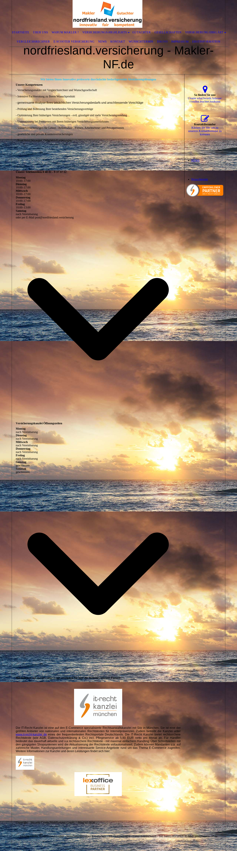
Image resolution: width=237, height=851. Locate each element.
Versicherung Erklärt (204, 32)
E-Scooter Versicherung (74, 41)
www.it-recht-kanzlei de (31, 734)
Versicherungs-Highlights (104, 32)
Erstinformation (206, 41)
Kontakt (117, 41)
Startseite (20, 32)
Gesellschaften (167, 32)
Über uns (40, 32)
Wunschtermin (141, 41)
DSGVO (162, 41)
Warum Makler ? (65, 32)
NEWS (102, 41)
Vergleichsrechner (33, 41)
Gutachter (141, 32)
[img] (107, 14)
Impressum (179, 41)
